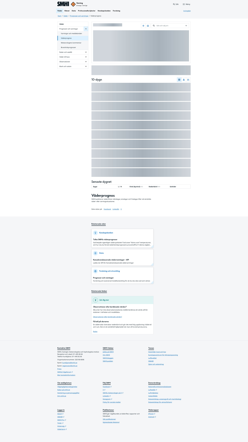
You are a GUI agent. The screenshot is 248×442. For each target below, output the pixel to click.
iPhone (161, 414)
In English (187, 11)
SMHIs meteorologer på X (122, 393)
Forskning (116, 11)
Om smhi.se (61, 396)
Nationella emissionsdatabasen (159, 387)
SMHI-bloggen (108, 358)
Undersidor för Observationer (86, 61)
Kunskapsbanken (104, 11)
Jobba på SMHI (108, 352)
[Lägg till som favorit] (143, 25)
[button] (175, 4)
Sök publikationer (109, 419)
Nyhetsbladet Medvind (111, 422)
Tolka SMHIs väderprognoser (105, 239)
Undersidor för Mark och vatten (86, 66)
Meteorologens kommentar (71, 43)
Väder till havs (64, 57)
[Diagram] (188, 79)
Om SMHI (106, 355)
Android (161, 417)
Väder (59, 11)
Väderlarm (71, 429)
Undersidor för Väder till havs (86, 57)
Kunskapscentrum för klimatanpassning (163, 355)
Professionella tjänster (86, 11)
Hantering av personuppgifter (68, 393)
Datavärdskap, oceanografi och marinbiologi (164, 399)
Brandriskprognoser (68, 47)
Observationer (64, 62)
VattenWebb (152, 396)
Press (59, 369)
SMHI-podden (108, 361)
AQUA (69, 414)
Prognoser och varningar (79, 16)
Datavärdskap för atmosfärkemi (160, 402)
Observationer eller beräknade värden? (107, 317)
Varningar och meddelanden (71, 33)
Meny (188, 4)
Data (74, 11)
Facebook (107, 209)
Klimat (67, 11)
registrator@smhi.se (69, 366)
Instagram (117, 399)
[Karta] (183, 79)
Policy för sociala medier (112, 402)
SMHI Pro (71, 420)
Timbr (69, 423)
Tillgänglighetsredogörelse (67, 387)
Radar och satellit (65, 52)
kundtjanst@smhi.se (69, 363)
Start (59, 16)
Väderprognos (66, 38)
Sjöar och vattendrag (156, 364)
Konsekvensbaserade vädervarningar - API (111, 260)
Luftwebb (162, 390)
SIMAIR (151, 361)
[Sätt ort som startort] (148, 25)
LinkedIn (116, 209)
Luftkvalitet (152, 358)
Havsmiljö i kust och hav (157, 352)
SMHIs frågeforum (74, 372)
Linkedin (116, 396)
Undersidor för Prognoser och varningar (86, 29)
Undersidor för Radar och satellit (86, 52)
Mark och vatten (65, 66)
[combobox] (170, 25)
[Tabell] (179, 79)
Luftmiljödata (153, 393)
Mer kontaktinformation (66, 375)
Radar (95, 331)
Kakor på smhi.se (63, 390)
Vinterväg (71, 426)
